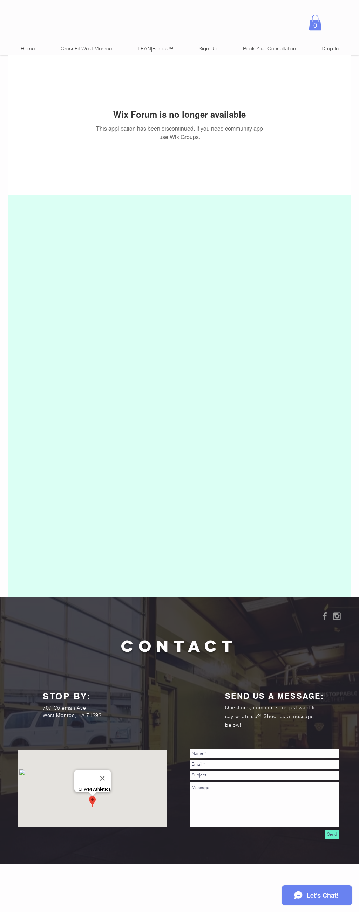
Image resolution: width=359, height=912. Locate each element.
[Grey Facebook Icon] (324, 616)
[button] (315, 22)
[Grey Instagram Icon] (337, 616)
